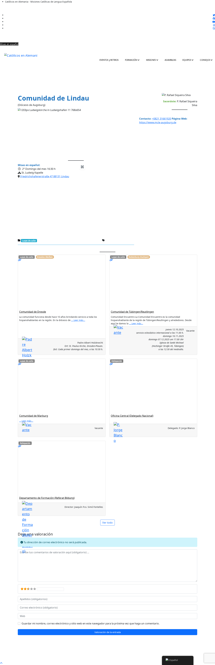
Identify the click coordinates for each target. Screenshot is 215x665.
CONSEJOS (205, 60)
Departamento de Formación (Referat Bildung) (47, 498)
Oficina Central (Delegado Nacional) (132, 415)
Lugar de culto (29, 240)
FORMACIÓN (131, 60)
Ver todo (107, 522)
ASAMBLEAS (170, 60)
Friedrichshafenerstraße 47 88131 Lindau (44, 176)
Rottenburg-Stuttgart (139, 257)
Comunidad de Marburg (33, 415)
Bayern (123, 240)
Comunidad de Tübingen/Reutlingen (132, 311)
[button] (26, 133)
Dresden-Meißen (45, 257)
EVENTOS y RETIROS (109, 60)
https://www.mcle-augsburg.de (157, 122)
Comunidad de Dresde (32, 311)
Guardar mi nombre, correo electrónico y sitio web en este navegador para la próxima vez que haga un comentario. (90, 623)
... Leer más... (78, 320)
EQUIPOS (186, 60)
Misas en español (9, 43)
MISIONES (151, 60)
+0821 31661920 (161, 118)
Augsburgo (112, 240)
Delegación (116, 361)
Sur (131, 240)
